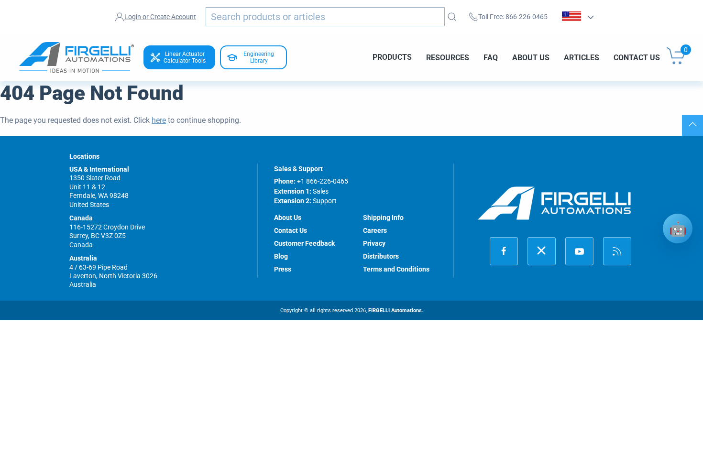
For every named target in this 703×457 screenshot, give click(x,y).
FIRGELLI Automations (395, 310)
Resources (447, 57)
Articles (581, 57)
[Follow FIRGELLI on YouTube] (579, 251)
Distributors (381, 256)
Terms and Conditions (396, 269)
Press (282, 269)
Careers (375, 230)
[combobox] (325, 16)
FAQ (490, 57)
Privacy (374, 243)
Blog (281, 256)
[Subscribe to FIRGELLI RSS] (617, 251)
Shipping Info (383, 217)
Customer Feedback (304, 243)
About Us (530, 57)
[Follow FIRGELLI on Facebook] (504, 251)
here (159, 120)
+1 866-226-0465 (322, 181)
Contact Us (637, 57)
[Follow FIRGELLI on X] (541, 251)
